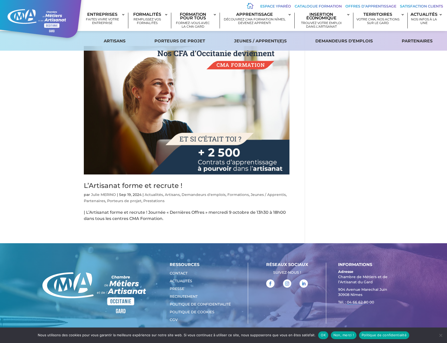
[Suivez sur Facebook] (270, 283)
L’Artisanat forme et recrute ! (133, 185)
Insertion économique (321, 20)
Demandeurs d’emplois (344, 41)
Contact (179, 273)
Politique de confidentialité (200, 304)
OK (323, 335)
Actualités (424, 19)
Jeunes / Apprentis (268, 194)
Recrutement (184, 297)
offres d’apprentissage (370, 6)
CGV (174, 320)
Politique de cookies (192, 312)
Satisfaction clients (421, 6)
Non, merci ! (343, 335)
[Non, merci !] (440, 335)
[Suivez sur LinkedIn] (304, 283)
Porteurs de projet (179, 41)
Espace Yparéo (275, 6)
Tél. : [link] (356, 302)
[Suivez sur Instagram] (287, 283)
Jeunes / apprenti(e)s (260, 41)
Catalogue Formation (318, 6)
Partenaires (417, 41)
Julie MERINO (103, 194)
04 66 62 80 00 (360, 302)
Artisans (114, 41)
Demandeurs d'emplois (204, 194)
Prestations (154, 201)
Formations (238, 194)
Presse (177, 289)
